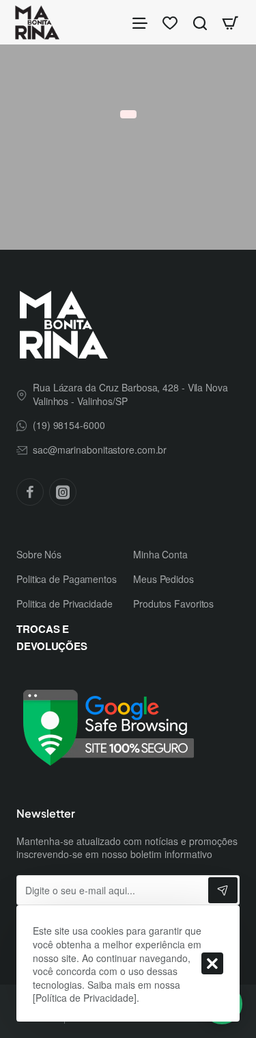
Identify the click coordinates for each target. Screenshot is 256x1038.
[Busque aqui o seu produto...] (200, 22)
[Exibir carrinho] (230, 22)
